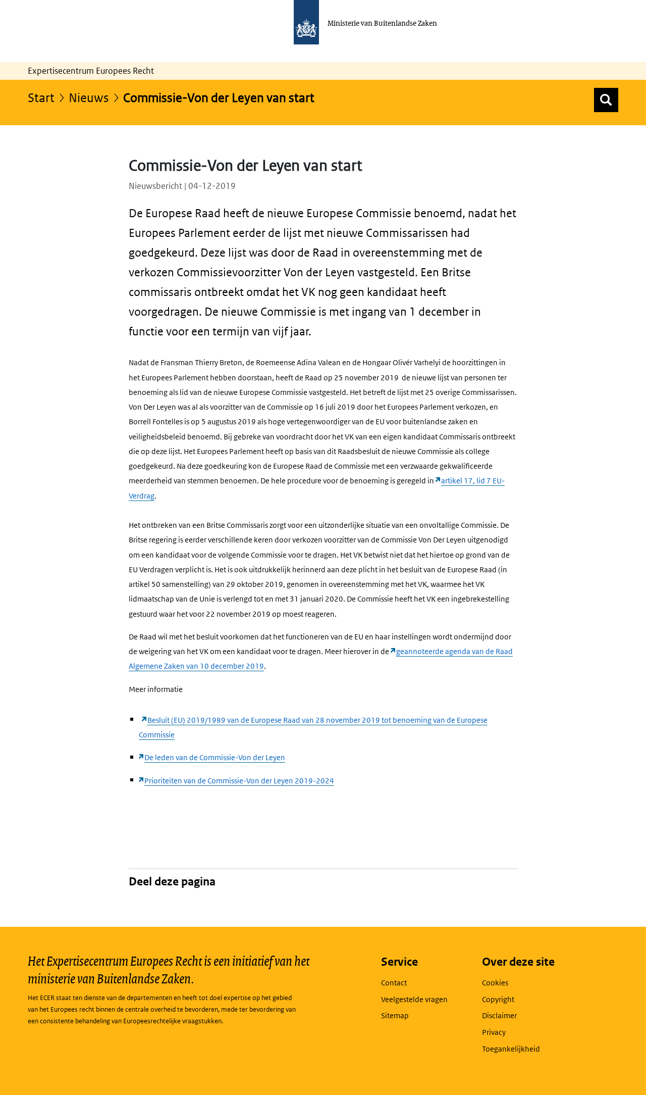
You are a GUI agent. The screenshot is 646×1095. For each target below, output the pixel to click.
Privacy (494, 1032)
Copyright (498, 999)
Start (41, 97)
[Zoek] (606, 100)
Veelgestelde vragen (414, 999)
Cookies (495, 982)
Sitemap (395, 1015)
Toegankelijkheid (511, 1049)
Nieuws (89, 97)
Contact (394, 982)
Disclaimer (499, 1015)
